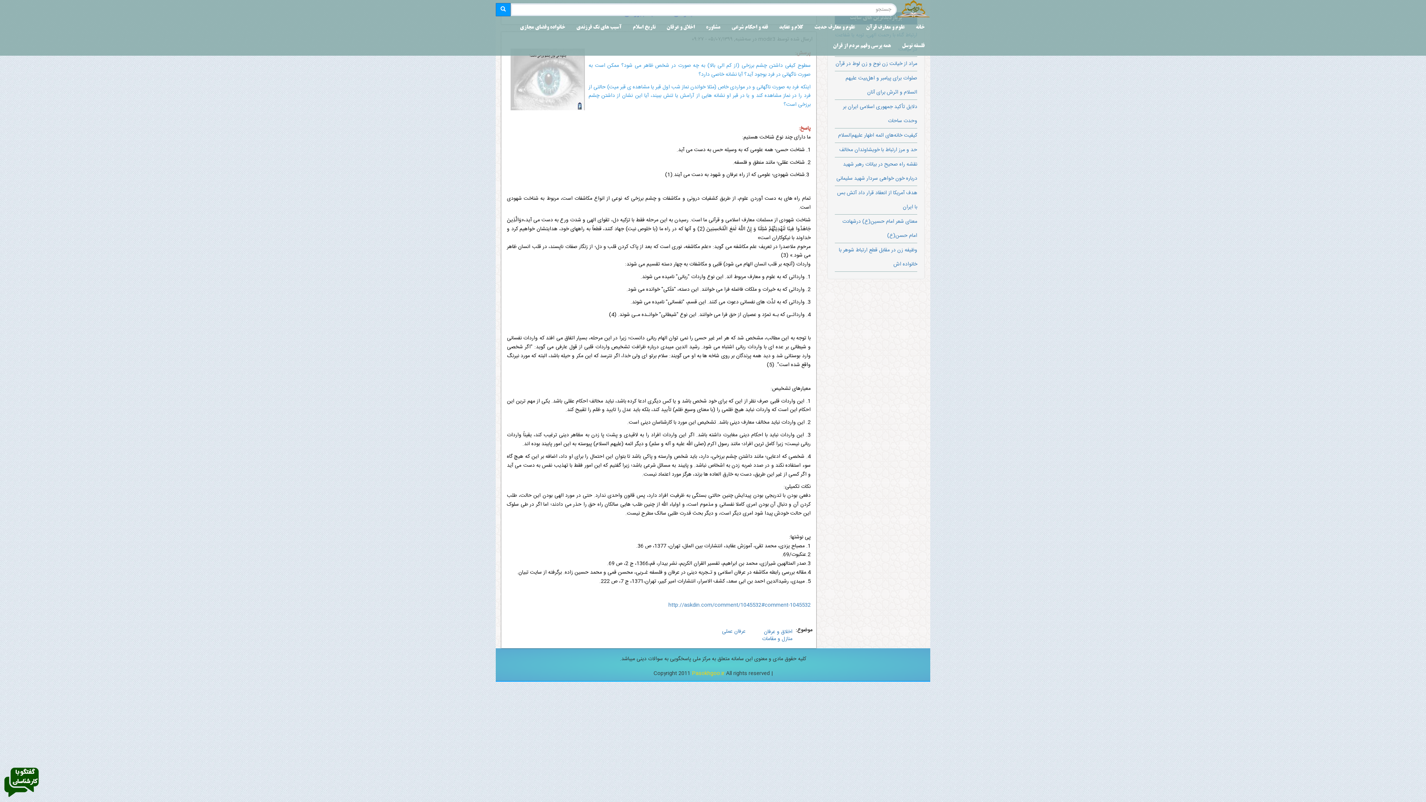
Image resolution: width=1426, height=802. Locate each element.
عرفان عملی (734, 631)
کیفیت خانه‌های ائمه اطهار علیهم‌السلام (877, 135)
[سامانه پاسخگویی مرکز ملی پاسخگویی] (21, 782)
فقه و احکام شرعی (750, 27)
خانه (920, 27)
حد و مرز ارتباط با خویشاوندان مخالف (878, 150)
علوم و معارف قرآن (885, 27)
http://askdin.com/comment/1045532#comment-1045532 (739, 605)
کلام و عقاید (791, 27)
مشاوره (713, 27)
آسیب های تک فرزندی (599, 27)
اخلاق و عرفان (681, 27)
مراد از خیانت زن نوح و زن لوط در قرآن (876, 63)
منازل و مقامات (777, 639)
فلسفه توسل (913, 46)
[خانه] (913, 9)
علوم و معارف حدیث (834, 27)
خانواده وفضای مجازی (542, 27)
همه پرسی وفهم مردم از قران (862, 46)
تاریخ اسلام (644, 27)
